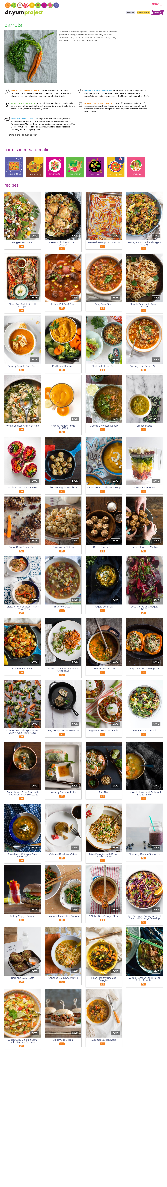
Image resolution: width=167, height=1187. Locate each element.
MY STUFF (130, 12)
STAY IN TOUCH (143, 12)
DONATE (157, 13)
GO (21, 246)
